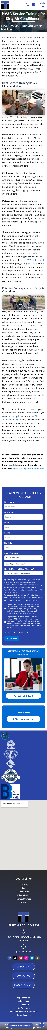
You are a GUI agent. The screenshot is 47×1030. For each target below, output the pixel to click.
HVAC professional (35, 260)
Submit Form (12, 639)
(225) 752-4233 (23, 951)
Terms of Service (10, 632)
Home (4, 25)
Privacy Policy (23, 632)
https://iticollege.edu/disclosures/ (27, 468)
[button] (43, 6)
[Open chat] (42, 1025)
